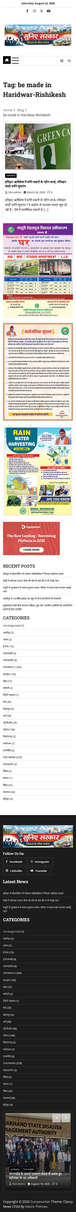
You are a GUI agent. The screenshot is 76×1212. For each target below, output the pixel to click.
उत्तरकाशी (8, 653)
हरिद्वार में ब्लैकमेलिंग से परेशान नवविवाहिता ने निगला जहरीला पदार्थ (33, 574)
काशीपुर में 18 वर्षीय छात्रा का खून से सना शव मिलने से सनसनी (32, 598)
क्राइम (6, 674)
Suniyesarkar (40, 1201)
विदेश (5, 771)
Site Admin (14, 192)
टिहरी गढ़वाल (9, 695)
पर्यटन (6, 729)
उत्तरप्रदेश (8, 660)
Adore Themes (36, 1206)
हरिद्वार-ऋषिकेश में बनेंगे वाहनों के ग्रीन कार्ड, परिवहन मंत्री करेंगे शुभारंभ (35, 184)
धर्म (4, 716)
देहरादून (6, 709)
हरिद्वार (6, 799)
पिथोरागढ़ (7, 736)
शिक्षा (5, 785)
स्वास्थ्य (6, 792)
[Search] (69, 61)
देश (4, 702)
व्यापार (6, 778)
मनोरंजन (7, 743)
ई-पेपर (6, 646)
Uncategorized (11, 625)
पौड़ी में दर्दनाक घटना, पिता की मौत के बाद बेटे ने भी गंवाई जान (31, 580)
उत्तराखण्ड (10, 175)
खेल (5, 681)
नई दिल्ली (7, 722)
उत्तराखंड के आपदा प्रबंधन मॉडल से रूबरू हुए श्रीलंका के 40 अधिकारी (35, 1175)
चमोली (6, 688)
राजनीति (7, 750)
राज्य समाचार (9, 757)
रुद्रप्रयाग (8, 764)
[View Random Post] (61, 61)
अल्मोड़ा (6, 632)
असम (5, 639)
